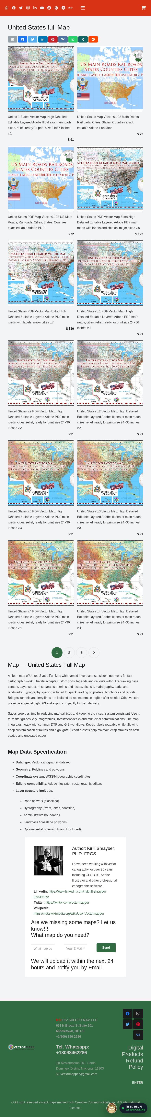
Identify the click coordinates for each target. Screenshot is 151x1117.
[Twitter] (20, 7)
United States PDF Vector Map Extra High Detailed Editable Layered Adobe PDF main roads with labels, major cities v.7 (38, 317)
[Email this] (12, 39)
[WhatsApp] (6, 7)
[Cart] (143, 8)
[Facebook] (13, 7)
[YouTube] (42, 7)
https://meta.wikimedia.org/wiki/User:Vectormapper (69, 913)
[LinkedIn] (35, 7)
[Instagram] (27, 7)
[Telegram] (63, 7)
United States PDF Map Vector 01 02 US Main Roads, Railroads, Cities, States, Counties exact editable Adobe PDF (40, 222)
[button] (133, 1108)
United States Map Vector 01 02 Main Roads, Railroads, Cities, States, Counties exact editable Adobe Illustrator (108, 122)
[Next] (93, 652)
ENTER (137, 1082)
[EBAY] (70, 7)
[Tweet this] (32, 39)
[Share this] (22, 39)
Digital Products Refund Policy (132, 1057)
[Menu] (82, 8)
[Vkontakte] (138, 1035)
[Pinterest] (56, 7)
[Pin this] (53, 39)
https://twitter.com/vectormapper (67, 902)
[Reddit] (49, 7)
